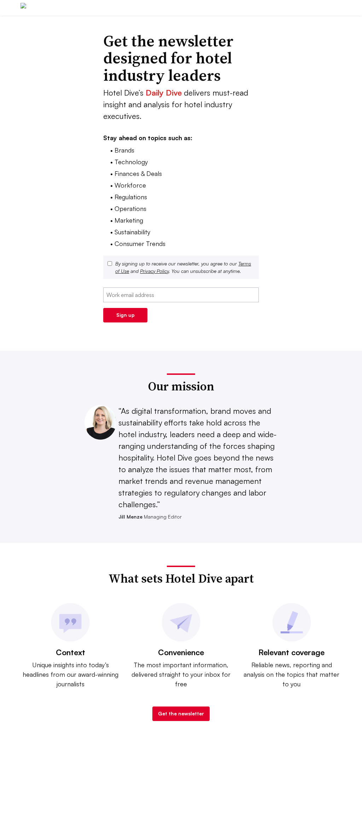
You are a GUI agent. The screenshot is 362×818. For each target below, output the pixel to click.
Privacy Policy (154, 271)
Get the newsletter (181, 713)
